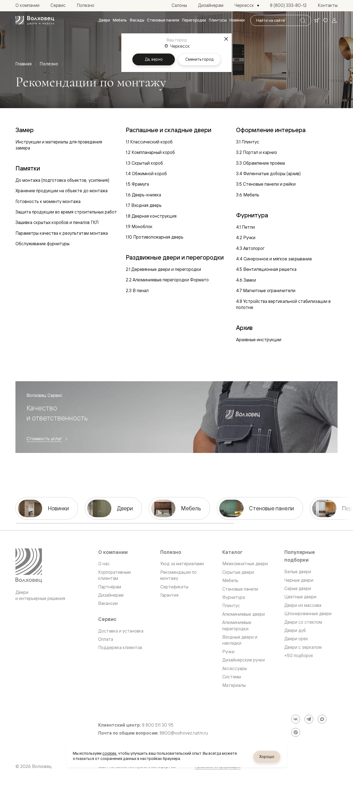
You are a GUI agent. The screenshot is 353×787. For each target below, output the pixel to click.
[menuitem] (104, 20)
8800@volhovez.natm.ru (184, 733)
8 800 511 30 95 (157, 725)
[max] (322, 719)
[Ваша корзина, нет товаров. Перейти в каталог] (316, 20)
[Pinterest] (295, 732)
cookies (109, 753)
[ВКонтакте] (295, 719)
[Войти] (334, 20)
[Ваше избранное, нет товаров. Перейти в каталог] (325, 20)
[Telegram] (308, 719)
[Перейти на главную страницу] (34, 20)
